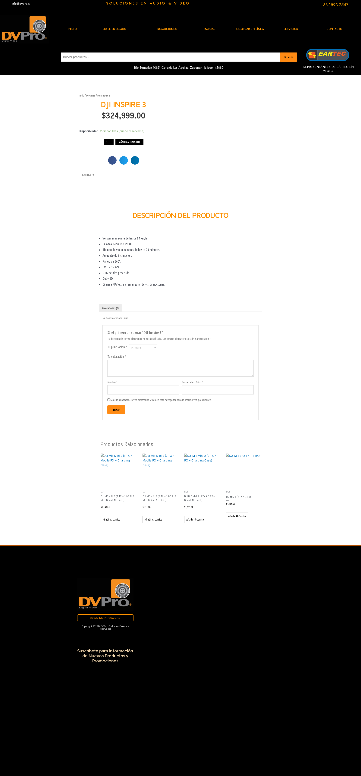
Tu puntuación (117, 347)
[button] (112, 160)
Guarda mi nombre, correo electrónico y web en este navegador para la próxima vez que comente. (161, 399)
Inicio (81, 95)
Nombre (112, 382)
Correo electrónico (192, 382)
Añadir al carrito (129, 142)
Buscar (288, 57)
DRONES (90, 95)
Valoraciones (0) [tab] (110, 308)
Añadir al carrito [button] (111, 519)
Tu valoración (116, 356)
